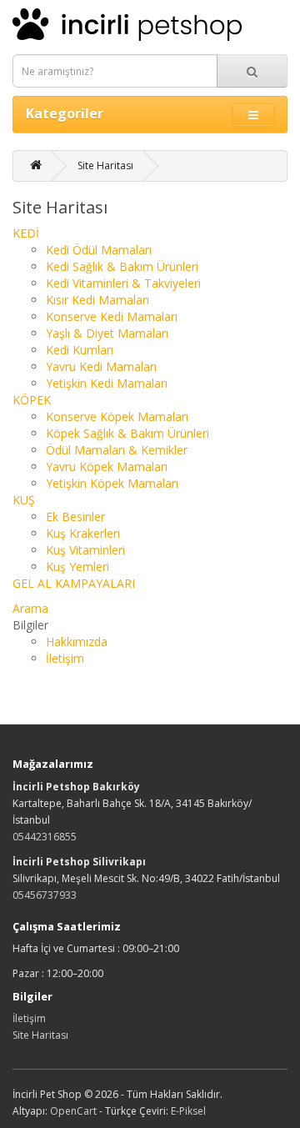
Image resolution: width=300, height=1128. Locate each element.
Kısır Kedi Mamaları (97, 300)
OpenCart (73, 1111)
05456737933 (44, 895)
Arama (30, 608)
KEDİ (25, 233)
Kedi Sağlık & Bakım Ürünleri (122, 266)
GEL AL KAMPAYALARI (73, 583)
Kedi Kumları (79, 350)
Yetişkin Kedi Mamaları (107, 383)
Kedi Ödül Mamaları (99, 250)
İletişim (65, 658)
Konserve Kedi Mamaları (112, 316)
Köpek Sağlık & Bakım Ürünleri (127, 433)
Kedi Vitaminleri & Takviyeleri (123, 283)
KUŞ (23, 500)
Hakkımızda (77, 641)
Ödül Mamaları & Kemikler (117, 450)
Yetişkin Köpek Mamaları (112, 483)
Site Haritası (105, 165)
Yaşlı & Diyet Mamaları (107, 333)
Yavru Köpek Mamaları (107, 466)
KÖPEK (31, 400)
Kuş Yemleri (77, 566)
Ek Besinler (75, 516)
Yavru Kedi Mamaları (101, 366)
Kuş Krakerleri (83, 533)
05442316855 (44, 837)
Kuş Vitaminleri (85, 550)
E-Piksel (188, 1111)
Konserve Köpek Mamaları (117, 416)
